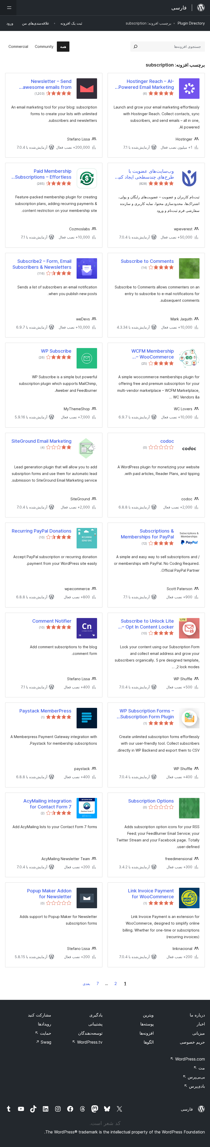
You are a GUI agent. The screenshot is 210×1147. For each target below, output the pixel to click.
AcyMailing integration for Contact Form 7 (47, 803)
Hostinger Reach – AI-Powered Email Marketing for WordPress (146, 84)
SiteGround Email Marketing (41, 441)
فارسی (187, 1109)
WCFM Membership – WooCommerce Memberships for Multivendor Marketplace (147, 354)
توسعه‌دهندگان (90, 1033)
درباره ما (197, 1015)
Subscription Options (151, 801)
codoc (167, 441)
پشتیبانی (95, 1023)
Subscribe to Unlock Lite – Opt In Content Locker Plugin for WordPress (147, 624)
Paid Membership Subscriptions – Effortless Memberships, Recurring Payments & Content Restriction (43, 174)
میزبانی (198, 1033)
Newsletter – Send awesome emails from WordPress (47, 84)
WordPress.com (187, 1059)
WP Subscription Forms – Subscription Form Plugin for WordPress (147, 714)
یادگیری (95, 1015)
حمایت (43, 1033)
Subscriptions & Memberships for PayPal (147, 533)
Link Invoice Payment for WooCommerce (151, 893)
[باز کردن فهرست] (8, 7)
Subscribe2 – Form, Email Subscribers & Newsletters (42, 264)
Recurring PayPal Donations (41, 531)
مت (199, 1067)
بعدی (86, 983)
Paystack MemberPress (45, 710)
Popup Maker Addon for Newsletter (49, 893)
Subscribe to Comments (147, 261)
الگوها (149, 1042)
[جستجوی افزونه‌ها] (135, 46)
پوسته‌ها (147, 1023)
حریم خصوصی (192, 1042)
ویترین (148, 1015)
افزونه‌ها (147, 1033)
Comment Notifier (51, 621)
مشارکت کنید (39, 1015)
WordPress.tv (87, 1042)
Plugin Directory (191, 23)
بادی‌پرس (194, 1086)
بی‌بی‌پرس (194, 1076)
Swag (43, 1042)
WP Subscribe (56, 351)
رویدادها (44, 1023)
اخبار (201, 1023)
